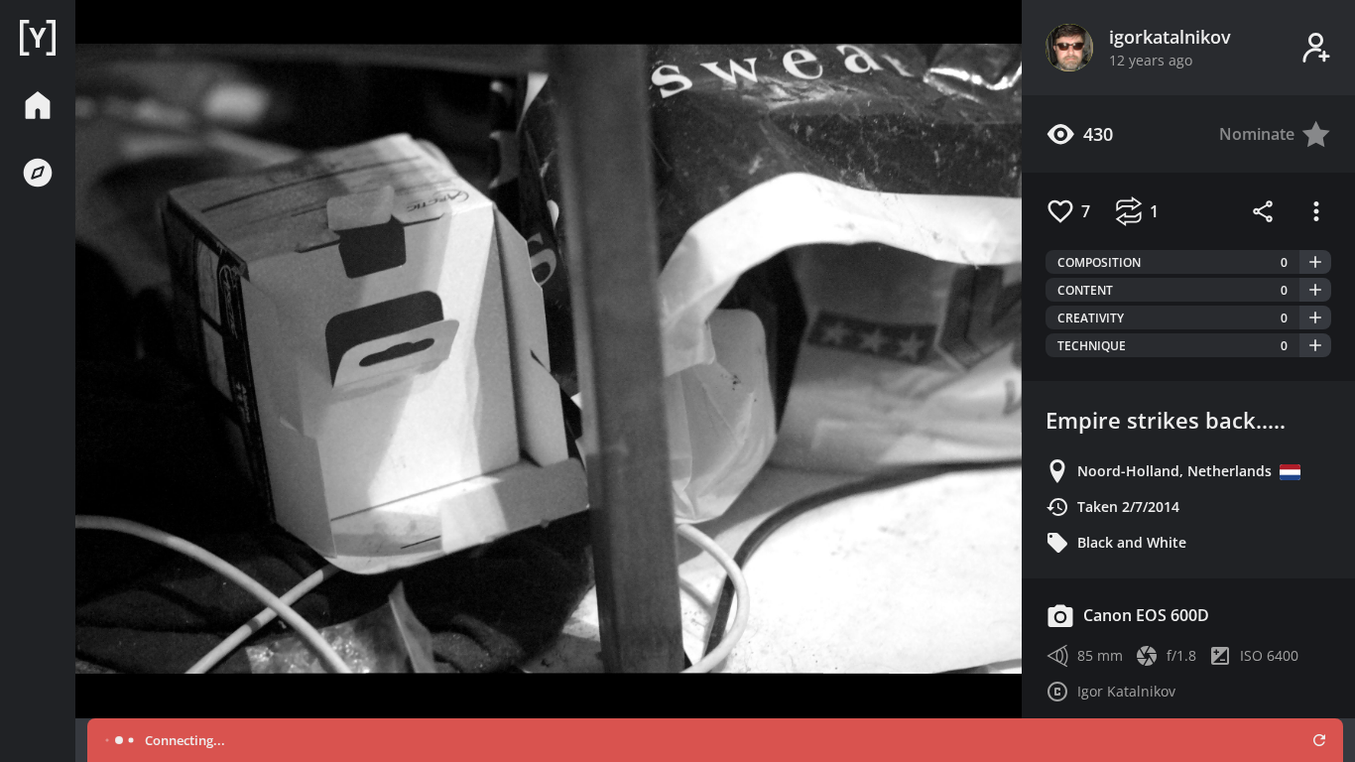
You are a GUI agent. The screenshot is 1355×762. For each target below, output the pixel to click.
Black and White (1131, 542)
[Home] (37, 37)
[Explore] (37, 172)
